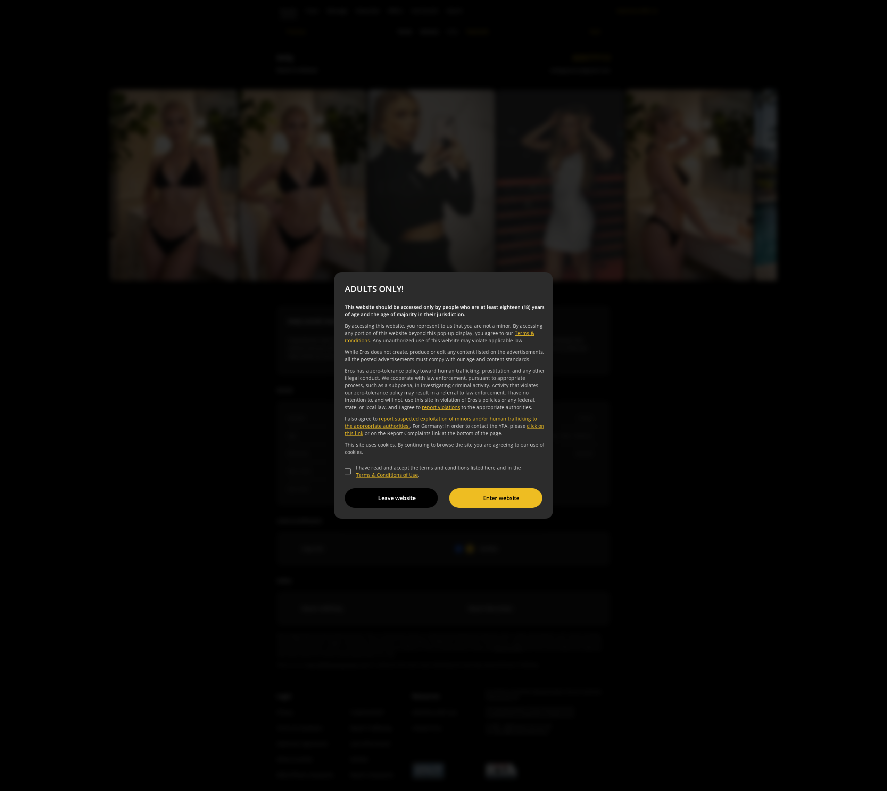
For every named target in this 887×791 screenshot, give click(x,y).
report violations (441, 407)
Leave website (397, 498)
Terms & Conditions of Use (387, 475)
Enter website (501, 498)
